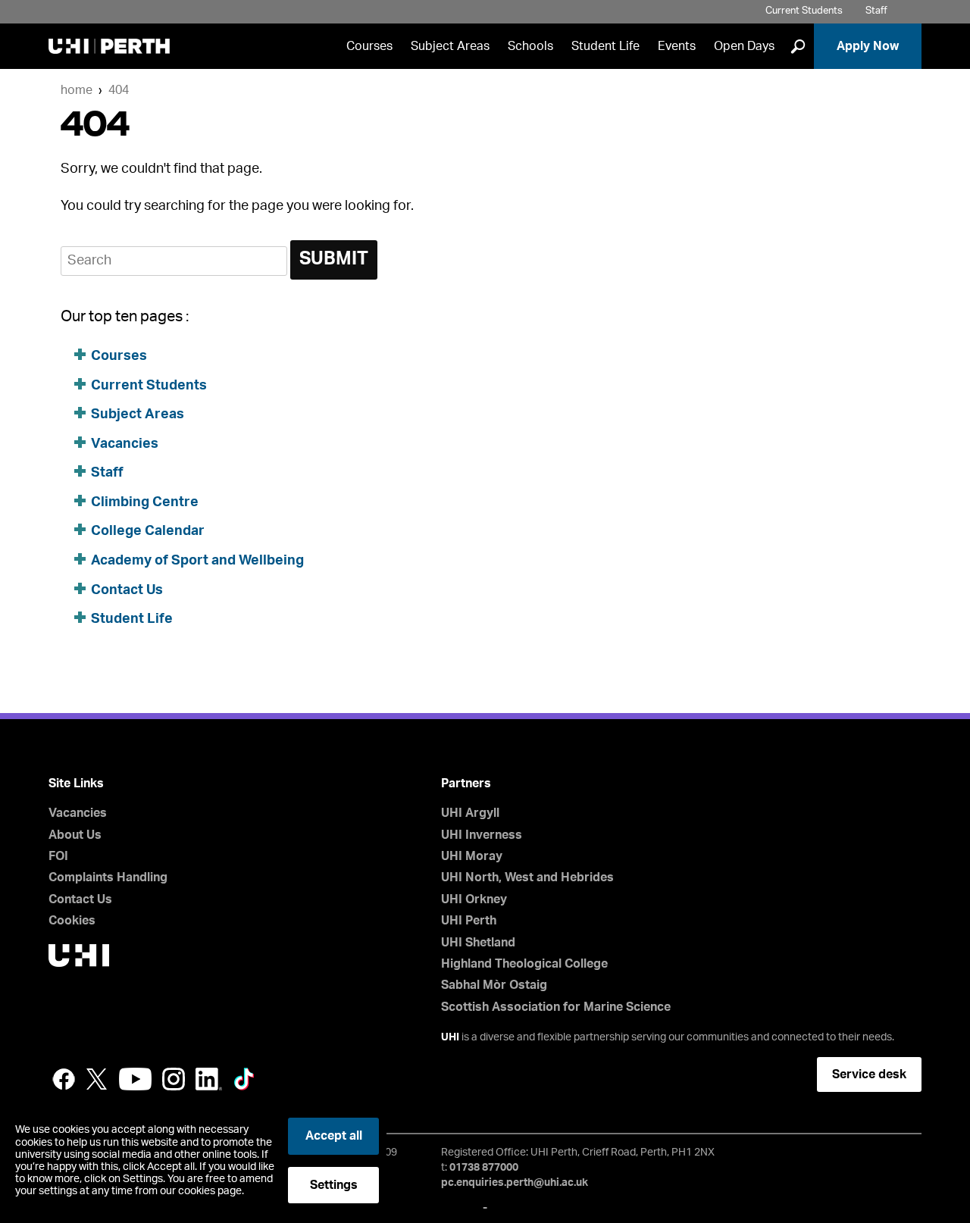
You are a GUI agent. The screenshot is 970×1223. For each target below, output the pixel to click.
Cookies (71, 921)
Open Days (744, 46)
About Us (75, 835)
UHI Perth (468, 921)
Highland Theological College (524, 964)
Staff (876, 11)
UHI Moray (471, 856)
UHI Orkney (474, 899)
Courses (369, 46)
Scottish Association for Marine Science (556, 1007)
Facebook (63, 1079)
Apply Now (868, 46)
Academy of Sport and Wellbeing (197, 561)
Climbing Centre (145, 502)
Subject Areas (450, 46)
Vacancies (124, 444)
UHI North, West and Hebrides (527, 877)
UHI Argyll (470, 813)
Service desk (869, 1074)
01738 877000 (483, 1167)
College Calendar (148, 531)
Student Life (605, 46)
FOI (58, 856)
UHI (450, 1037)
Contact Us (127, 590)
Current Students (804, 11)
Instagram (173, 1079)
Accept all (333, 1136)
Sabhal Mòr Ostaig (494, 985)
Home (76, 90)
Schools (530, 46)
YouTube (135, 1079)
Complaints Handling (107, 877)
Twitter (97, 1079)
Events (677, 46)
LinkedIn (209, 1079)
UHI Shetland (478, 943)
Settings (334, 1185)
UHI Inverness (481, 835)
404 (118, 90)
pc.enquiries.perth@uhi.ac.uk (514, 1183)
